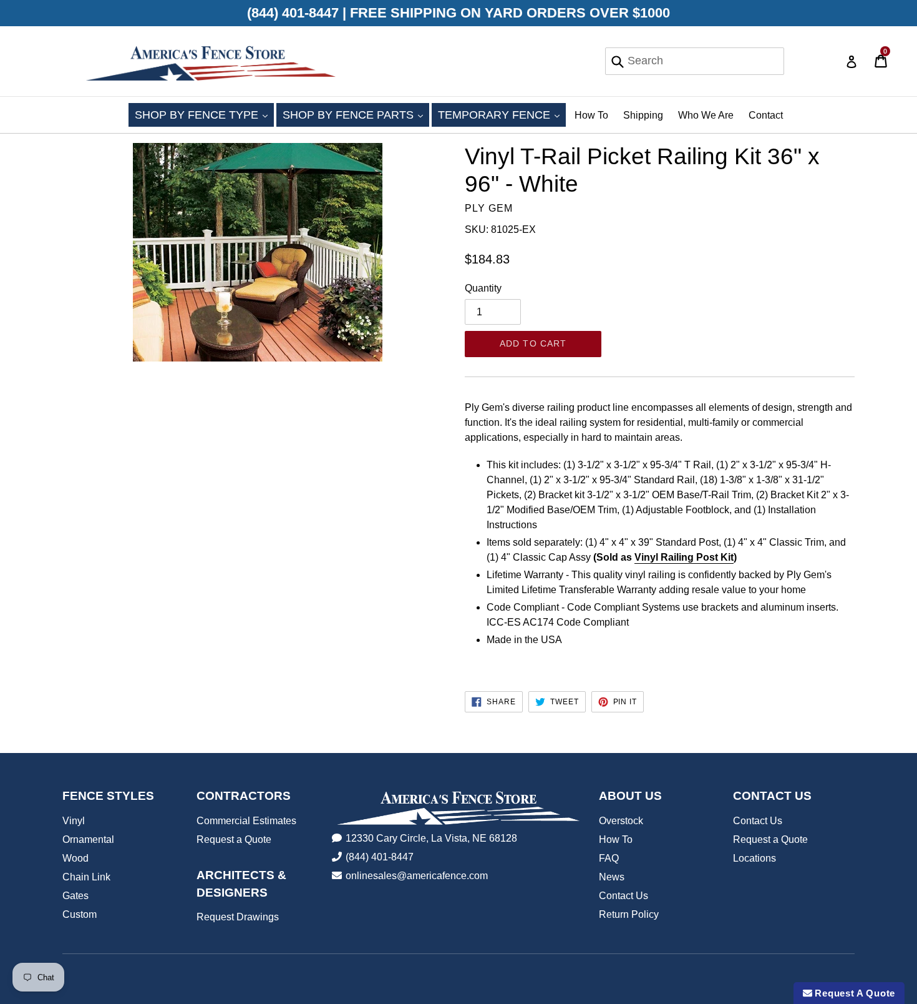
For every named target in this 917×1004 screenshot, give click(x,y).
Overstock (621, 820)
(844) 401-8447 (380, 857)
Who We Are (706, 115)
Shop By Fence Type (204, 114)
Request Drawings (237, 917)
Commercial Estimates (246, 820)
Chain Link (86, 877)
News (611, 877)
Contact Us (623, 895)
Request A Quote (853, 993)
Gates (75, 895)
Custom (79, 914)
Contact (766, 115)
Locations (754, 858)
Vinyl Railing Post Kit (684, 557)
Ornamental (88, 839)
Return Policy (629, 914)
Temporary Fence (502, 114)
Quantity (483, 288)
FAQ (609, 858)
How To (591, 115)
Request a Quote (233, 839)
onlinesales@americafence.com (417, 875)
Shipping (643, 115)
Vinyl (73, 820)
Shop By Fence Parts (356, 114)
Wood (75, 858)
